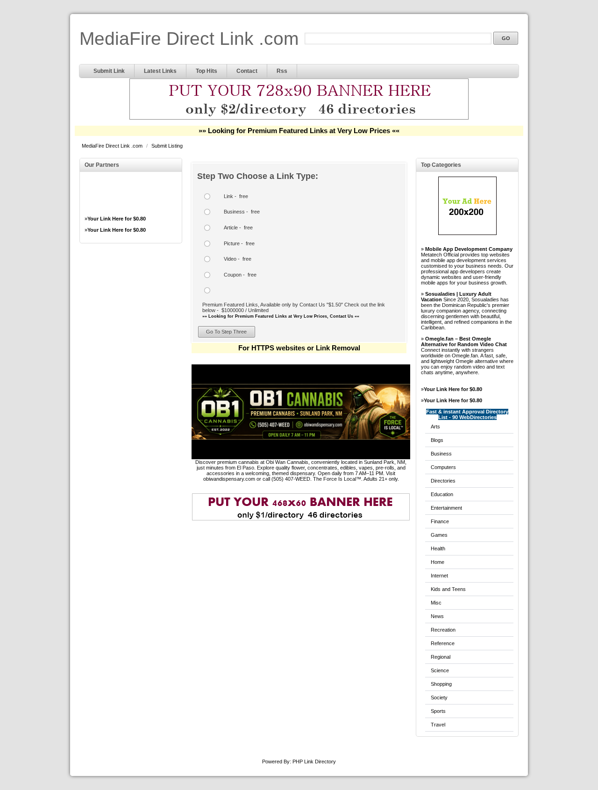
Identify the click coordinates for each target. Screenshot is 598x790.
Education (442, 494)
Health (438, 548)
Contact (246, 71)
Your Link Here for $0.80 (116, 218)
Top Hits (206, 71)
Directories (443, 481)
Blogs (437, 440)
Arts (435, 426)
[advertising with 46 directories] (467, 233)
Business (441, 453)
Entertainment (446, 508)
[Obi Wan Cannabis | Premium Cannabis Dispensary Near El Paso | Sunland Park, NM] (301, 457)
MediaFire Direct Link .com (189, 38)
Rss (282, 71)
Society (439, 697)
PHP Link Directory (314, 761)
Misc (436, 602)
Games (439, 535)
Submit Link (109, 71)
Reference (443, 643)
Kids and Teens (448, 589)
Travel (438, 724)
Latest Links (160, 71)
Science (440, 670)
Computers (443, 467)
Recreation (443, 630)
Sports (438, 711)
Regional (440, 657)
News (437, 616)
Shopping (441, 684)
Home (437, 562)
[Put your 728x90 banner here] (299, 118)
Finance (440, 521)
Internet (439, 575)
